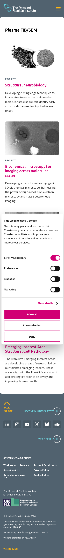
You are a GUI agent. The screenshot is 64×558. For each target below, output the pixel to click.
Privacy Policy (41, 470)
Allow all (32, 314)
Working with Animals (16, 465)
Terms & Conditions (45, 465)
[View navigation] (58, 8)
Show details (45, 303)
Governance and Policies (17, 458)
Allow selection (32, 325)
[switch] (55, 268)
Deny (32, 336)
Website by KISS (11, 548)
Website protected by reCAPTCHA (19, 537)
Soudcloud (57, 424)
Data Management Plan (14, 476)
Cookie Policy (41, 475)
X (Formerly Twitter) (37, 424)
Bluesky (47, 424)
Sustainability (11, 470)
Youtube (27, 424)
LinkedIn (7, 424)
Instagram (17, 424)
